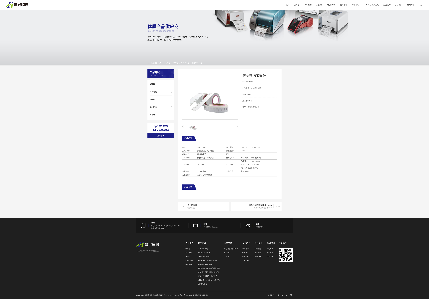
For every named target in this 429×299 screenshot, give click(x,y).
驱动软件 (227, 253)
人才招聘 (245, 260)
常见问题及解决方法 (231, 249)
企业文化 (245, 253)
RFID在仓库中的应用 (205, 264)
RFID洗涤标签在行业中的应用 (208, 272)
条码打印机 (330, 5)
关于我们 (398, 5)
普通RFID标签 (197, 63)
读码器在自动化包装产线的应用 (209, 268)
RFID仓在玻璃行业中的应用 (207, 276)
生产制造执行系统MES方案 (207, 260)
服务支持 (387, 5)
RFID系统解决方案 (371, 5)
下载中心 (227, 256)
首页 (287, 5)
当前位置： (154, 63)
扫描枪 (319, 5)
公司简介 (245, 249)
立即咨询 (160, 136)
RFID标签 (186, 63)
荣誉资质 (245, 256)
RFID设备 (308, 5)
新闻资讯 (410, 5)
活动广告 (257, 256)
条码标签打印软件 (204, 256)
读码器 (296, 5)
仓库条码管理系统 (204, 253)
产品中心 (355, 5)
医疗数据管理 (202, 284)
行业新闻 (257, 253)
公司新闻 (257, 249)
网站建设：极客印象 (202, 295)
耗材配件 (343, 5)
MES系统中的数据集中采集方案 (209, 280)
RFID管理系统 (203, 249)
